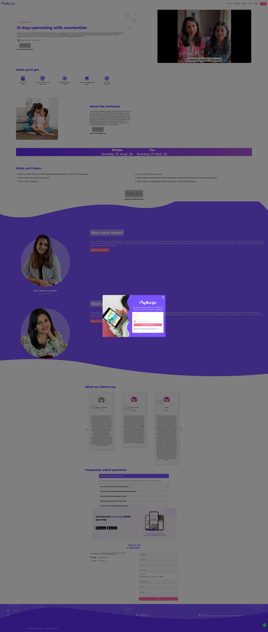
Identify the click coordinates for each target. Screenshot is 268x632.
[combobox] (135, 321)
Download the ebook (147, 324)
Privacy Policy (153, 329)
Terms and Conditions (145, 329)
